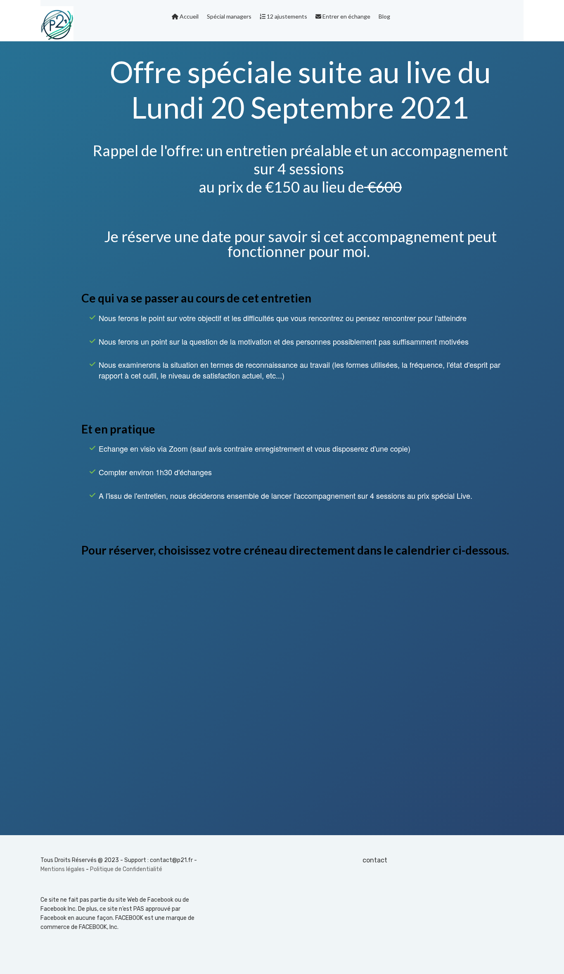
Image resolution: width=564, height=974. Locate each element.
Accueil (188, 16)
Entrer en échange (345, 16)
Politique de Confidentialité (126, 869)
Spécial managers (229, 16)
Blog (384, 16)
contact (375, 860)
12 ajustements (286, 16)
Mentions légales (62, 869)
